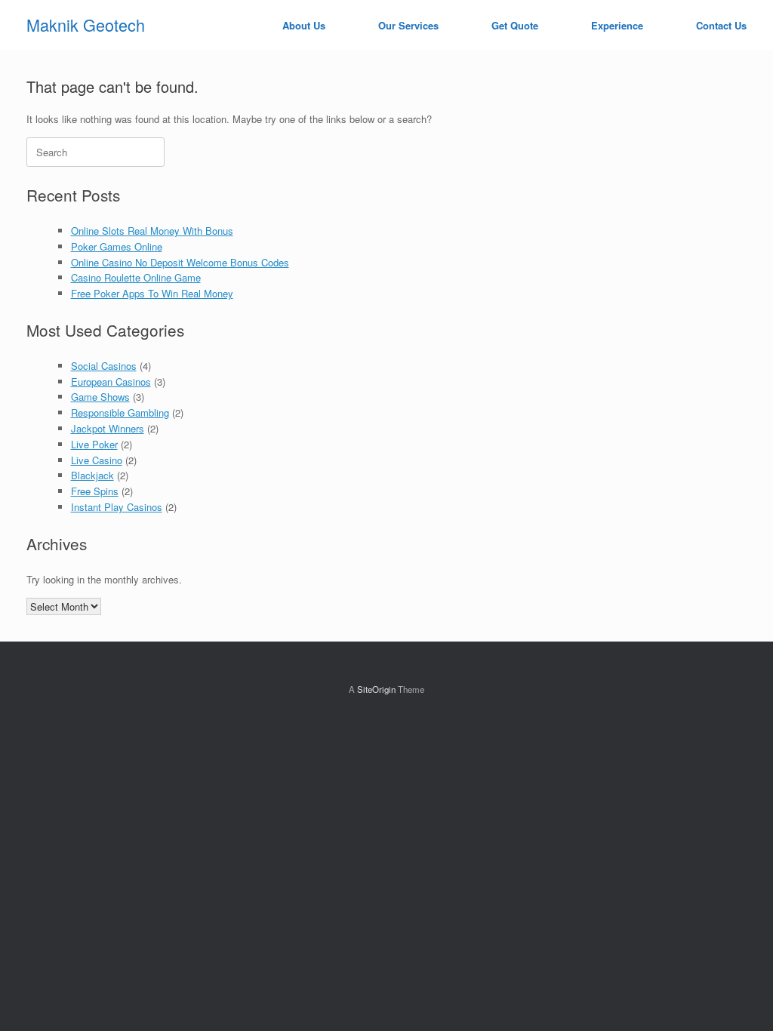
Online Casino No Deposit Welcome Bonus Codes (180, 262)
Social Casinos (104, 366)
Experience (617, 25)
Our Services (408, 25)
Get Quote (514, 25)
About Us (303, 25)
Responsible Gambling (120, 412)
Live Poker (94, 444)
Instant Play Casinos (116, 507)
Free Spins (95, 491)
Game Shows (100, 396)
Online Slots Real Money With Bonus (152, 230)
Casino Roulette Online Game (136, 277)
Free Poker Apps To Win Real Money (152, 293)
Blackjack (92, 475)
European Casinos (111, 381)
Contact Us (721, 25)
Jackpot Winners (107, 428)
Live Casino (96, 460)
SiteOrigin (376, 689)
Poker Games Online (116, 246)
